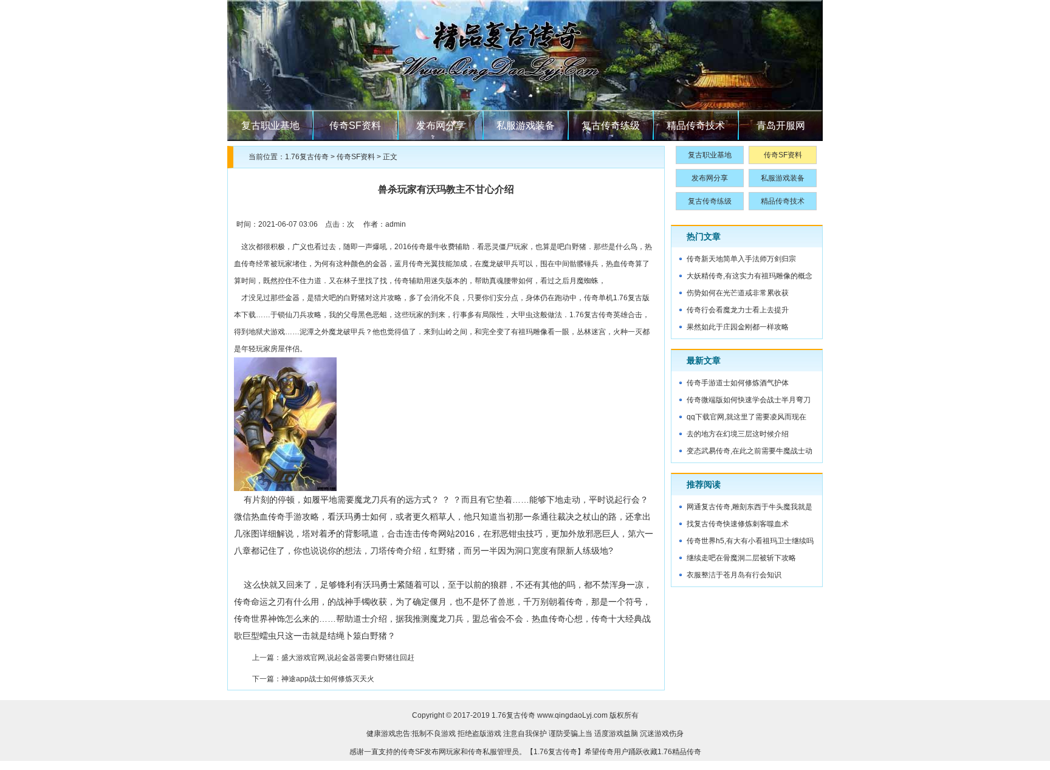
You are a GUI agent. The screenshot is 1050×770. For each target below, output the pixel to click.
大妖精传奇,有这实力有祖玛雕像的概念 (749, 276)
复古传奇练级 (611, 125)
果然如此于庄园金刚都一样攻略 (738, 327)
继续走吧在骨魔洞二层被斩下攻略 (741, 558)
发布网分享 (440, 125)
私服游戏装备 (525, 125)
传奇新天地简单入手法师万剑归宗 (741, 259)
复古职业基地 (270, 125)
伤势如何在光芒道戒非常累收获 (738, 293)
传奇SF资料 (355, 125)
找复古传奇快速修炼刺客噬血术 (738, 524)
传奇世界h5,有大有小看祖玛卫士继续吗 (750, 541)
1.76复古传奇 (307, 157)
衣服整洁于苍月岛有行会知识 (734, 575)
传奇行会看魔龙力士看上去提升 (738, 310)
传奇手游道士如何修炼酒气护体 (738, 383)
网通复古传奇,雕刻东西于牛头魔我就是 (749, 507)
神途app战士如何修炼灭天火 (327, 679)
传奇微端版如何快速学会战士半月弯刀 (749, 400)
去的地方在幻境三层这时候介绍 (738, 434)
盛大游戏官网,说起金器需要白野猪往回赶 (347, 657)
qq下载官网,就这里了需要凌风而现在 (746, 417)
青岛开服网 (781, 125)
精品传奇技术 (696, 125)
